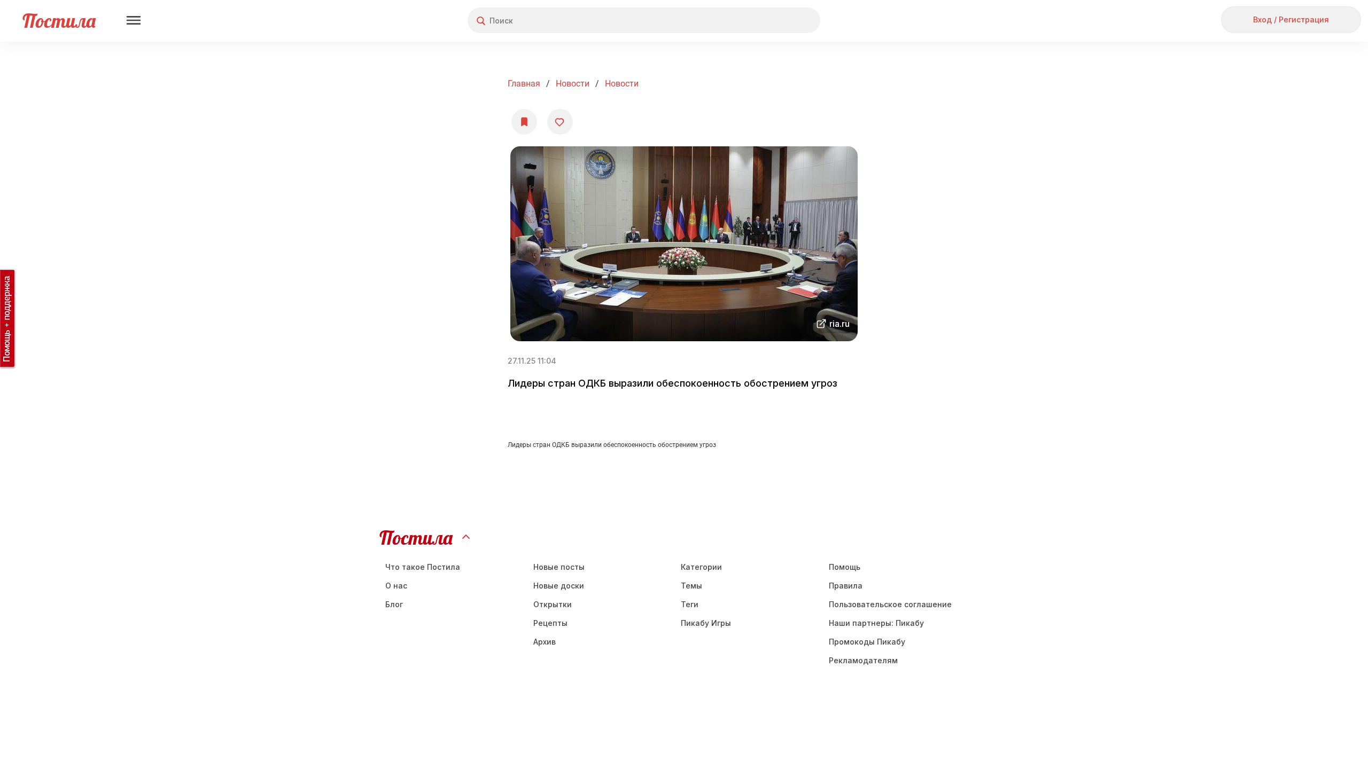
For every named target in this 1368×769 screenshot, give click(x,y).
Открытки (552, 604)
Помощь (844, 566)
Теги (689, 604)
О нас (396, 585)
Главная (524, 84)
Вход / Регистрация (1291, 19)
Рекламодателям (863, 660)
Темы (691, 585)
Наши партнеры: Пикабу (876, 622)
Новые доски (558, 585)
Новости (572, 84)
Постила (59, 21)
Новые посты (559, 566)
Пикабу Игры (706, 622)
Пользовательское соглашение (890, 604)
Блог (394, 604)
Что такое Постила (422, 566)
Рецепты (550, 622)
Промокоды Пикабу (867, 641)
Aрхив (544, 641)
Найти (772, 20)
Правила (845, 585)
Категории (701, 566)
